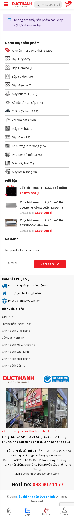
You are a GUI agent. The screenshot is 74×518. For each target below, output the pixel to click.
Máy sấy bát (20, 163)
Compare (47, 264)
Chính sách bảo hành (15, 352)
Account (64, 514)
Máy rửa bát (20, 128)
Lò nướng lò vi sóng (25, 146)
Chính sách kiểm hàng (16, 359)
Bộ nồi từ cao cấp (24, 102)
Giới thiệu (8, 317)
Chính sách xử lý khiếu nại (19, 345)
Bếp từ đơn (20, 76)
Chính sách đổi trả (13, 365)
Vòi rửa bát (19, 120)
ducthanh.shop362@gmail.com (40, 473)
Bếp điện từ (20, 85)
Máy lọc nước (21, 172)
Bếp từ (16, 59)
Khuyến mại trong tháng (28, 50)
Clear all (13, 263)
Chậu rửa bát (21, 111)
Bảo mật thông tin (13, 337)
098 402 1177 (48, 484)
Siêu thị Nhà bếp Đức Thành (35, 496)
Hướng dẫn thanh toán (17, 324)
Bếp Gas (18, 137)
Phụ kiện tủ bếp (23, 154)
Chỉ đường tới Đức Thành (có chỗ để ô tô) (31, 431)
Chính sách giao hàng (16, 330)
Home (9, 514)
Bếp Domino (20, 68)
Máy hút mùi (20, 94)
